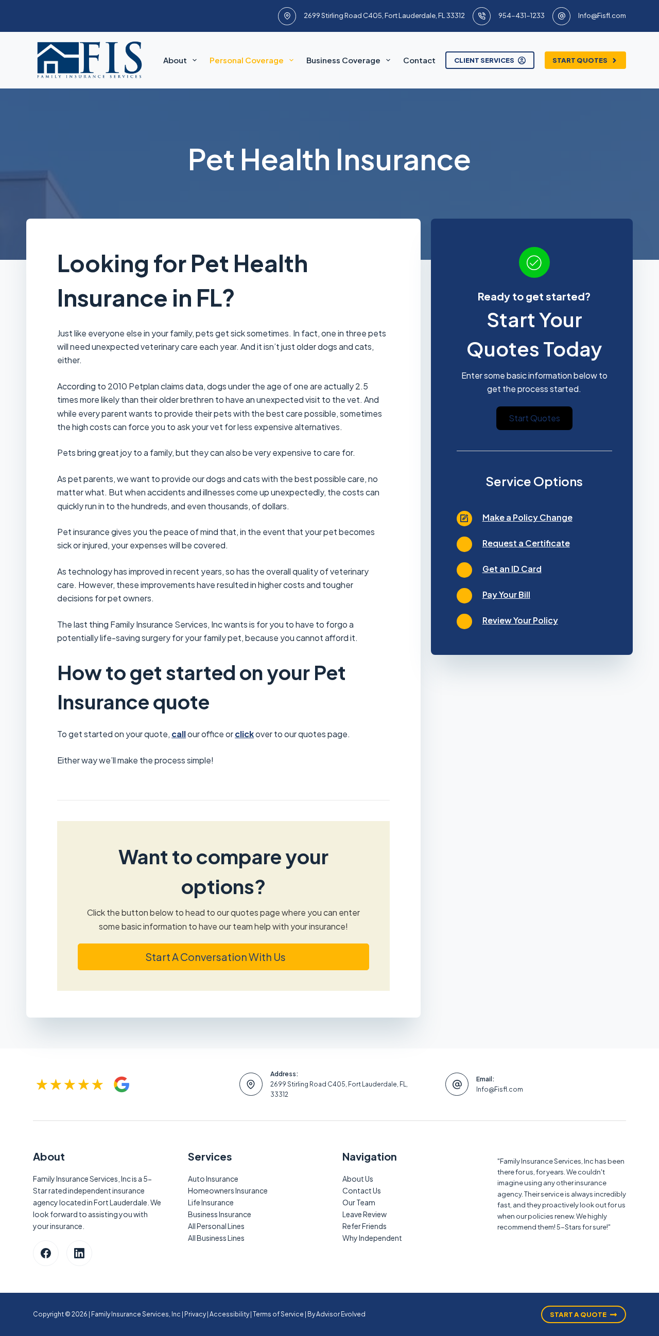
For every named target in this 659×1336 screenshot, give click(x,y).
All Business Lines (216, 1237)
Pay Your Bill (506, 594)
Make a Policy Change (527, 517)
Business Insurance (219, 1214)
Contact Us (361, 1190)
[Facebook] (46, 1253)
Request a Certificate (526, 543)
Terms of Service (278, 1314)
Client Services (484, 60)
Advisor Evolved (341, 1314)
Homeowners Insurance (228, 1190)
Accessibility (229, 1314)
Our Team (358, 1202)
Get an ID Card (512, 568)
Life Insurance (211, 1202)
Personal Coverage (247, 60)
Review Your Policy (520, 620)
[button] (223, 956)
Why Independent (372, 1237)
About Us (357, 1178)
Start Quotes (580, 60)
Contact (419, 60)
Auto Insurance (213, 1178)
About (175, 60)
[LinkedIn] (79, 1253)
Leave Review (364, 1214)
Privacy (195, 1314)
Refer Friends (364, 1226)
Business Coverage (343, 60)
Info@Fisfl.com (602, 15)
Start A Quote (578, 1314)
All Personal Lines (216, 1226)
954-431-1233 (521, 15)
